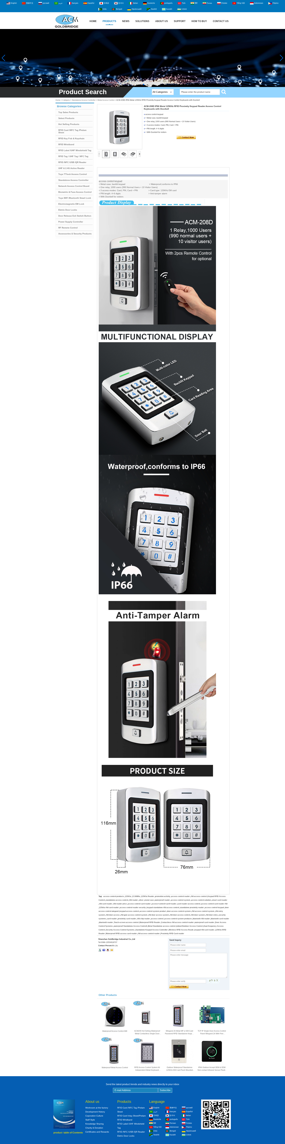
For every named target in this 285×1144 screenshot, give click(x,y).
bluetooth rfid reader (201, 919)
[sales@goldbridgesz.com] (111, 950)
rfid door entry (212, 915)
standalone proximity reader (192, 907)
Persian (209, 3)
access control (157, 919)
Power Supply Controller (70, 222)
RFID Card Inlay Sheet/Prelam (131, 1116)
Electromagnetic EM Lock (71, 204)
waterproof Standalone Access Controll (130, 926)
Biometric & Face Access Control (75, 192)
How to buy (199, 21)
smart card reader (219, 900)
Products (109, 21)
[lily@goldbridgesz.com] (103, 950)
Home (93, 21)
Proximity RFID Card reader (172, 934)
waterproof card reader (204, 922)
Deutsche (151, 3)
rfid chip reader (143, 919)
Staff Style (90, 1120)
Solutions (142, 21)
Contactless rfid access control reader (177, 922)
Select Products (66, 118)
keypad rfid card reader (204, 930)
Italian (135, 3)
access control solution (201, 900)
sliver (141, 900)
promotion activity (162, 896)
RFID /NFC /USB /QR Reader (72, 162)
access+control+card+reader (164, 904)
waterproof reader (162, 900)
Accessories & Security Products (75, 233)
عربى (60, 3)
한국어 (121, 3)
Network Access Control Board (73, 186)
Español (91, 3)
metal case (149, 900)
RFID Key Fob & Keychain (71, 138)
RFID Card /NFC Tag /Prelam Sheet (72, 131)
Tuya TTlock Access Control (72, 174)
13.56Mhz (136, 896)
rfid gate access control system (134, 915)
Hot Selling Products (68, 124)
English (14, 3)
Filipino (275, 3)
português (168, 3)
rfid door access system (158, 915)
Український (136, 9)
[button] (141, 84)
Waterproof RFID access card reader (121, 934)
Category (66, 100)
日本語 (106, 3)
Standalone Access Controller (84, 100)
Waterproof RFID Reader (149, 922)
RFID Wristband (66, 144)
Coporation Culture (94, 1116)
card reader (112, 919)
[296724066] (107, 950)
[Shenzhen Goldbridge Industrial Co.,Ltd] (66, 28)
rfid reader (133, 900)
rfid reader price (120, 904)
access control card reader (139, 904)
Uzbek (184, 9)
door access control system (179, 911)
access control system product (153, 911)
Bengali (119, 9)
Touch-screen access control (126, 922)
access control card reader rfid (214, 904)
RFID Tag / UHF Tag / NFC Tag (73, 156)
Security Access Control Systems (120, 930)
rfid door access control (180, 915)
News (125, 21)
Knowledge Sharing (94, 1124)
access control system (180, 900)
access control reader (180, 896)
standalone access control (117, 900)
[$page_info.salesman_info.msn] (99, 950)
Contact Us (221, 21)
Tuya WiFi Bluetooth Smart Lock (74, 198)
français (75, 3)
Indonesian (258, 3)
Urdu (105, 9)
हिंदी (196, 3)
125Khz (128, 896)
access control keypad (214, 907)
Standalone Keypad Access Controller (151, 930)
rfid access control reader (149, 934)
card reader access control (188, 904)
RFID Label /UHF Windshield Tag (74, 150)
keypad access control (129, 911)
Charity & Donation (94, 1128)
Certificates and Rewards (97, 1132)
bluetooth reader (106, 922)
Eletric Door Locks (67, 210)
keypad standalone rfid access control (163, 907)
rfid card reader (105, 904)
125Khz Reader (147, 896)
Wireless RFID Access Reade (181, 930)
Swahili (154, 9)
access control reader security (133, 907)
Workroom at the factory (96, 1108)
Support (180, 21)
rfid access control (199, 896)
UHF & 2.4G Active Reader (71, 168)
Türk (183, 3)
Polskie (224, 3)
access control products (113, 896)
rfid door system (198, 915)
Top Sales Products (68, 112)
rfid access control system (203, 911)
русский (46, 3)
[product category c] (142, 58)
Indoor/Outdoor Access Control (189, 926)
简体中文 (29, 3)
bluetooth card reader (220, 919)
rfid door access (113, 915)
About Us (161, 21)
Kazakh (169, 9)
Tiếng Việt (241, 3)
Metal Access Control (106, 100)
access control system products (178, 919)
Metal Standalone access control (161, 926)
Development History (95, 1112)
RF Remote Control (68, 228)
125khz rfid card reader (109, 907)
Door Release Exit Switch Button (74, 216)
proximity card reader (127, 919)
